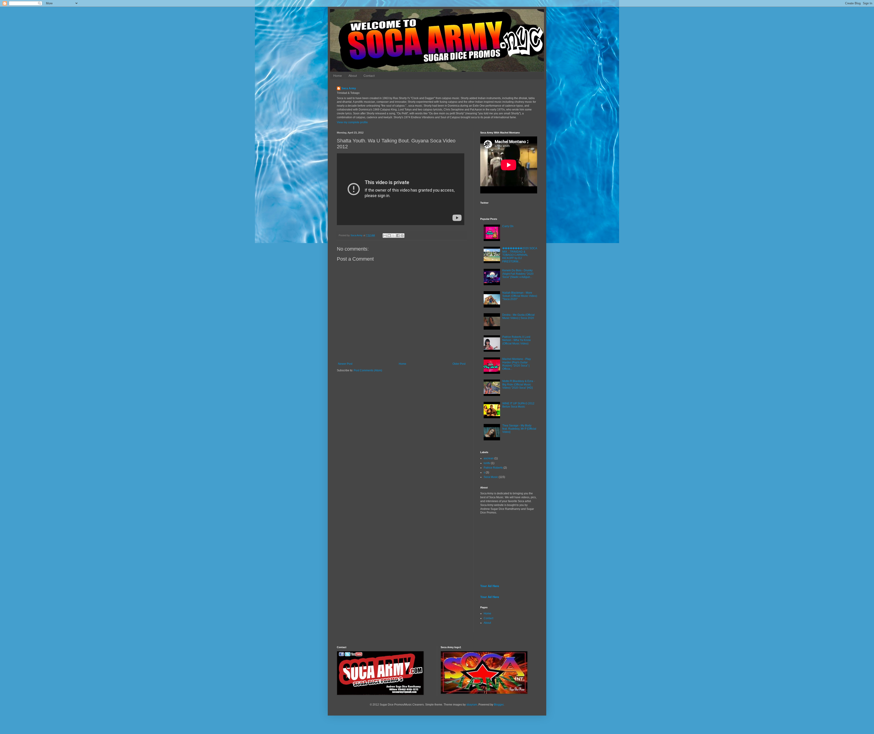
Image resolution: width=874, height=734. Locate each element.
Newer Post (345, 363)
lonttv (487, 463)
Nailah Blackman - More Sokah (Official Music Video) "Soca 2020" (519, 296)
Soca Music (491, 477)
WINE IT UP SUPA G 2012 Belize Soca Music (518, 405)
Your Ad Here (489, 586)
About (352, 75)
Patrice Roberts (493, 467)
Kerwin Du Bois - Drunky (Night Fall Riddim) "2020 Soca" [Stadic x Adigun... (518, 274)
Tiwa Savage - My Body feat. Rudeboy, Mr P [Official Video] (519, 429)
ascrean (489, 458)
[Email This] (385, 235)
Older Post (458, 363)
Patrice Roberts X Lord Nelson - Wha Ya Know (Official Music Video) (516, 340)
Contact (369, 75)
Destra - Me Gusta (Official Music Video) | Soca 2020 (518, 316)
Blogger (498, 704)
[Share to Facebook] (398, 235)
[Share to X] (393, 235)
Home (337, 75)
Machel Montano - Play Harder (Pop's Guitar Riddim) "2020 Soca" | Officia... (516, 363)
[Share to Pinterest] (402, 235)
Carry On (507, 226)
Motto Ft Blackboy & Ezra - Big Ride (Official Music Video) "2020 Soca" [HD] (518, 384)
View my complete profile (352, 122)
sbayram (471, 704)
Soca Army (348, 88)
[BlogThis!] (389, 235)
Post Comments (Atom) (368, 370)
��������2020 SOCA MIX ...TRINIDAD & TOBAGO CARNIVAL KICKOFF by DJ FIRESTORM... (519, 255)
